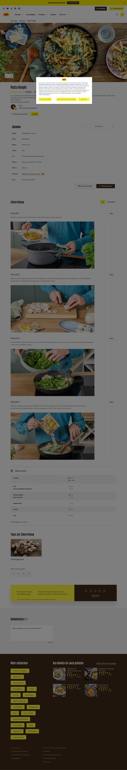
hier (45, 93)
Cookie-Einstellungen (45, 99)
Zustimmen (84, 99)
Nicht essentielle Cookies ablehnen (66, 99)
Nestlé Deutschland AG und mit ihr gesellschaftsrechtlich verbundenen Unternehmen (61, 84)
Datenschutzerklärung (44, 94)
